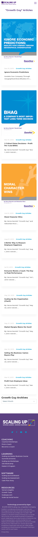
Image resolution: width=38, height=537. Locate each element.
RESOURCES (7, 487)
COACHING (7, 439)
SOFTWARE (7, 473)
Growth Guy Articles (24, 68)
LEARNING (7, 454)
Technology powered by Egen (19, 504)
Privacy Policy (5, 532)
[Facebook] (16, 432)
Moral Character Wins (13, 217)
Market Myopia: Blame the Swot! (18, 327)
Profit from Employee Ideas (15, 381)
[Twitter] (12, 432)
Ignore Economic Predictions (16, 72)
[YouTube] (21, 432)
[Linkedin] (26, 432)
